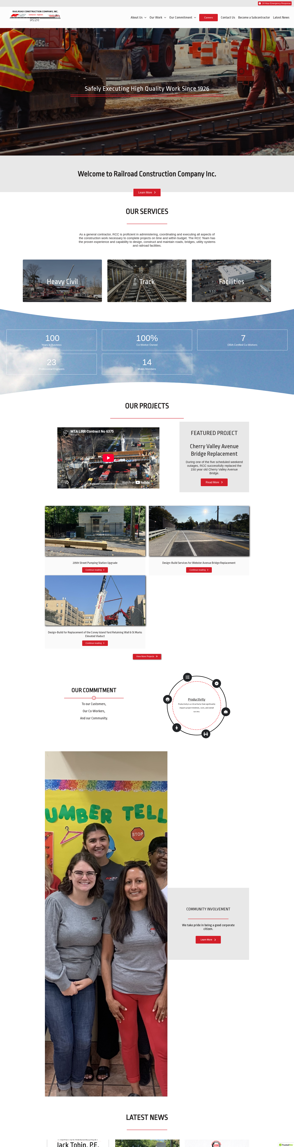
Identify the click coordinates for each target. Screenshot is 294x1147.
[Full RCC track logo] (35, 12)
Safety (196, 701)
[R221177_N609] (199, 507)
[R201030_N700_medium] (95, 507)
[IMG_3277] (95, 577)
